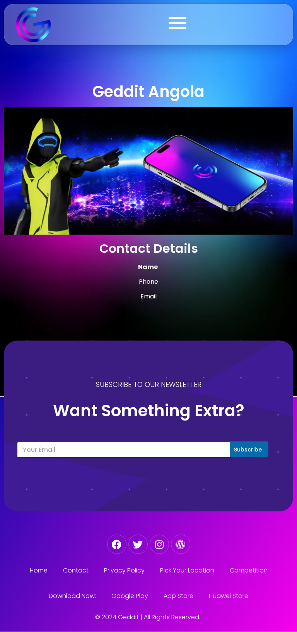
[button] (177, 22)
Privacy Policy (124, 570)
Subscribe (248, 449)
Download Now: (72, 595)
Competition (249, 570)
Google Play (129, 595)
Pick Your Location (187, 570)
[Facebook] (116, 544)
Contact (76, 570)
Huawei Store (228, 595)
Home (39, 570)
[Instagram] (159, 544)
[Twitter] (138, 544)
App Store (178, 595)
